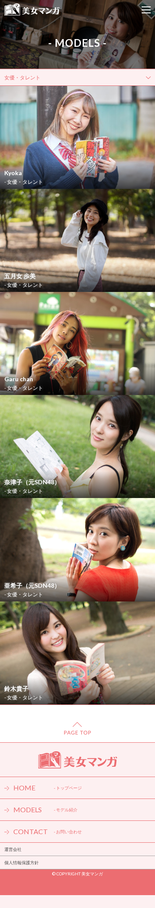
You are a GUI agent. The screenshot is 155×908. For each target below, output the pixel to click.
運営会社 (13, 849)
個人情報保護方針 (21, 862)
